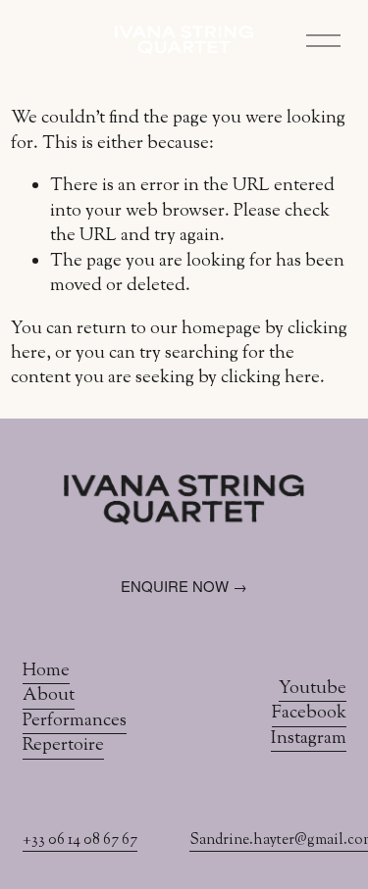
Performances (75, 722)
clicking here (270, 378)
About (49, 696)
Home (46, 672)
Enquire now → (184, 585)
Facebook (309, 714)
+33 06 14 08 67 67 (80, 841)
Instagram (308, 739)
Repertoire (63, 746)
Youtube (312, 689)
